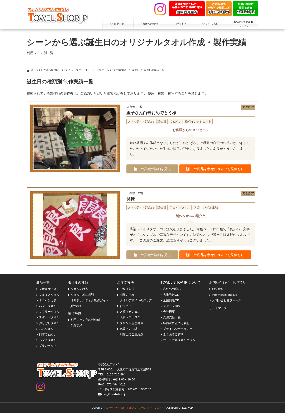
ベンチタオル (48, 340)
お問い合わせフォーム (226, 300)
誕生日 (135, 70)
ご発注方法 (127, 288)
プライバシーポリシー (177, 328)
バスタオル (46, 328)
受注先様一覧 (172, 317)
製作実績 (76, 325)
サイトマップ (218, 308)
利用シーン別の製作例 (85, 319)
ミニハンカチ (48, 300)
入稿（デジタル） (131, 311)
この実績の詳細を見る (154, 169)
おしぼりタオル (49, 323)
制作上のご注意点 (131, 334)
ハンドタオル (48, 306)
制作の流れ (127, 294)
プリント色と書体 (131, 323)
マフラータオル (49, 311)
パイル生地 (210, 207)
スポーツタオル (49, 317)
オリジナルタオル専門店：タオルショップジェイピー (61, 70)
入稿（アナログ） (131, 317)
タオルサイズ (48, 288)
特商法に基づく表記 (176, 323)
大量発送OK (171, 294)
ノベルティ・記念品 (141, 121)
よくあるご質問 (173, 334)
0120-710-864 (116, 374)
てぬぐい (176, 121)
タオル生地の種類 (82, 294)
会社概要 (169, 311)
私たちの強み (172, 288)
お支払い (125, 306)
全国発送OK (171, 300)
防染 (197, 207)
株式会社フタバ (108, 364)
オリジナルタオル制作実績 (111, 70)
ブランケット (48, 345)
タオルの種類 (79, 288)
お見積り (218, 288)
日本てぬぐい (48, 334)
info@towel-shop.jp (224, 294)
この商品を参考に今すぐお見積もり (217, 169)
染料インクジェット (198, 121)
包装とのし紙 (128, 328)
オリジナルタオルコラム (179, 340)
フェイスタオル (180, 207)
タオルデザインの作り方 (136, 300)
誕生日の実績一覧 (154, 70)
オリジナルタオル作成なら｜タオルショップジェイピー (137, 408)
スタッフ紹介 (172, 306)
